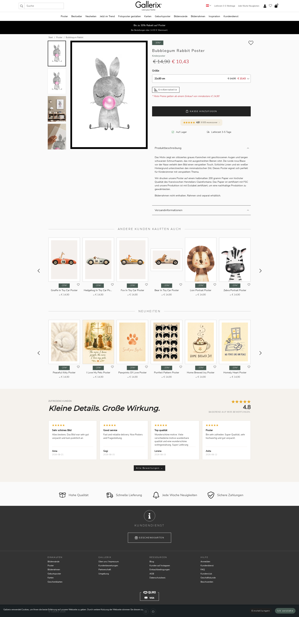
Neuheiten (90, 16)
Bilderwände (180, 16)
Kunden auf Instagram (160, 565)
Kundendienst (231, 16)
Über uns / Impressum (108, 561)
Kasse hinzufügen (203, 111)
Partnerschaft (104, 569)
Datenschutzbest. (158, 577)
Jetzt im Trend (107, 16)
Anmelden (205, 561)
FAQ (203, 569)
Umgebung (103, 573)
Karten (147, 16)
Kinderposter (158, 55)
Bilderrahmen (198, 16)
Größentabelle (167, 89)
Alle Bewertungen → (149, 468)
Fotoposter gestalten (129, 16)
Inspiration (214, 16)
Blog (152, 561)
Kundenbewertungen (108, 565)
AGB (152, 573)
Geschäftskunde (208, 577)
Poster (64, 16)
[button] (21, 6)
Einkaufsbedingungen (160, 569)
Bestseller (76, 16)
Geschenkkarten (151, 537)
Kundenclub (206, 573)
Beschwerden (207, 581)
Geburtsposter (162, 16)
